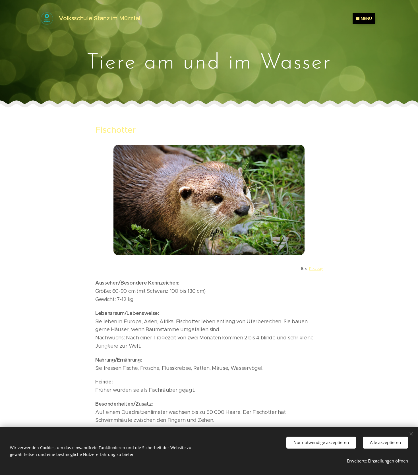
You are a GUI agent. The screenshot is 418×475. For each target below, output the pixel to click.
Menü (366, 18)
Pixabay (316, 268)
